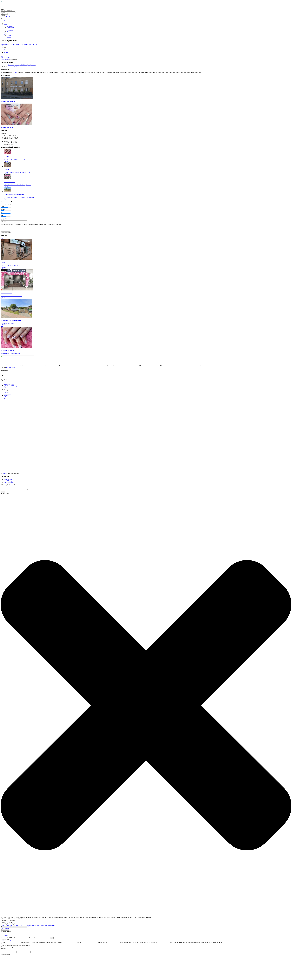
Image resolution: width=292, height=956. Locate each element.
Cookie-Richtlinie (8, 479)
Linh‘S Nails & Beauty (9, 182)
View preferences (13, 926)
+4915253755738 (33, 44)
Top (5, 49)
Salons (5, 24)
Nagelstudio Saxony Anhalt (10, 386)
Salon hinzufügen (5, 16)
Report (9, 57)
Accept (2, 926)
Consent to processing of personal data (11, 947)
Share (2, 56)
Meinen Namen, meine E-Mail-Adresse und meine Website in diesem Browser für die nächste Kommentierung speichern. (31, 224)
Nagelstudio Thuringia (9, 385)
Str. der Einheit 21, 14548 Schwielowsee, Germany (16, 159)
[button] (146, 705)
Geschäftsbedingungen (9, 481)
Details (5, 51)
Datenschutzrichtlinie (9, 482)
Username (3, 942)
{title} (2, 928)
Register (6, 935)
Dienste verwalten (14, 925)
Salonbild (6, 52)
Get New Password (5, 954)
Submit (2, 492)
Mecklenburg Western (9, 384)
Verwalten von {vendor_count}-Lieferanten (29, 925)
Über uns (9, 35)
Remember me (5, 939)
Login (5, 933)
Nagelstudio (9, 26)
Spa (8, 31)
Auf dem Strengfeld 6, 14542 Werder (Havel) (11, 265)
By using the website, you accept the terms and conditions (16, 945)
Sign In (11, 16)
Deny (7, 926)
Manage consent (5, 929)
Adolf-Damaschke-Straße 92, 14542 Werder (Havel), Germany (19, 197)
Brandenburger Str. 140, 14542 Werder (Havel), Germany (14, 44)
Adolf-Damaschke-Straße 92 (7, 323)
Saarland (6, 382)
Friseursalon (10, 28)
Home (5, 23)
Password (32, 937)
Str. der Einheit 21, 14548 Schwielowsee (10, 353)
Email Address (102, 942)
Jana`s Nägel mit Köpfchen (11, 156)
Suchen (3, 15)
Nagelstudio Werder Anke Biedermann (14, 194)
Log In (51, 937)
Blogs (5, 32)
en (4, 20)
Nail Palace (6, 169)
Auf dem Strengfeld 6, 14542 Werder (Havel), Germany (17, 172)
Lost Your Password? (6, 941)
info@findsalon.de (10, 367)
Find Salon (4, 473)
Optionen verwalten (5, 925)
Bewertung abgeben (5, 232)
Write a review (4, 57)
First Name (59, 942)
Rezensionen (7, 53)
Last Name (80, 942)
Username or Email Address (8, 937)
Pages (5, 34)
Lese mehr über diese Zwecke (48, 925)
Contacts (9, 37)
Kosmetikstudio (10, 27)
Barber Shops (10, 30)
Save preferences (23, 926)
